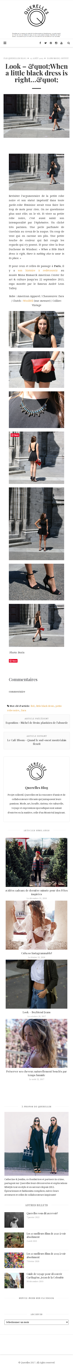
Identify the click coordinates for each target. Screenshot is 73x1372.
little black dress (45, 706)
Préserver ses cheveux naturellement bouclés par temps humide (36, 1073)
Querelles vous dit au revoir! (42, 1213)
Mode (57, 58)
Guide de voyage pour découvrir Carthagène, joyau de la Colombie (45, 1275)
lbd (32, 706)
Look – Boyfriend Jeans (36, 1012)
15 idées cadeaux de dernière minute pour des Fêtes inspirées (36, 892)
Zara (23, 710)
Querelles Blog (17, 58)
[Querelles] (36, 15)
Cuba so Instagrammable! (36, 953)
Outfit (65, 58)
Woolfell (28, 300)
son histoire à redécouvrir (38, 270)
